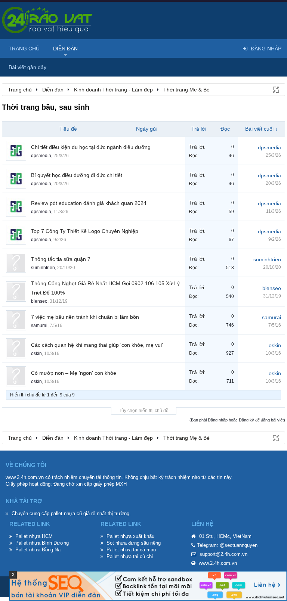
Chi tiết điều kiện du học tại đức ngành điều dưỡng (91, 147)
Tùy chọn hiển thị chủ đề (144, 410)
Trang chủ (24, 49)
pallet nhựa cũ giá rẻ (73, 513)
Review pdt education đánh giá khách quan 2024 (88, 203)
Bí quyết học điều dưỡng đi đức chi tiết (76, 175)
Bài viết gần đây (27, 67)
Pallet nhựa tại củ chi (130, 556)
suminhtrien (43, 267)
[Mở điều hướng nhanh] (275, 89)
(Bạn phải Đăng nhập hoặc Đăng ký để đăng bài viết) (237, 420)
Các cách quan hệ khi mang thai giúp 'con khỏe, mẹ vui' (97, 345)
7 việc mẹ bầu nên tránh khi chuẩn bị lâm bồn (85, 317)
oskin (36, 353)
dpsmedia (41, 155)
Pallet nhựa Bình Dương (42, 543)
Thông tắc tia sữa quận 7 (60, 259)
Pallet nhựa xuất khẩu (130, 536)
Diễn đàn (65, 49)
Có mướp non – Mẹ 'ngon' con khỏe (73, 373)
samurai (39, 325)
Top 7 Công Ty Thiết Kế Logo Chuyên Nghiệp (84, 231)
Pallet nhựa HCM (34, 536)
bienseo (39, 301)
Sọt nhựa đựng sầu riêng (134, 543)
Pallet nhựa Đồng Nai (38, 549)
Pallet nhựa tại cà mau (131, 549)
